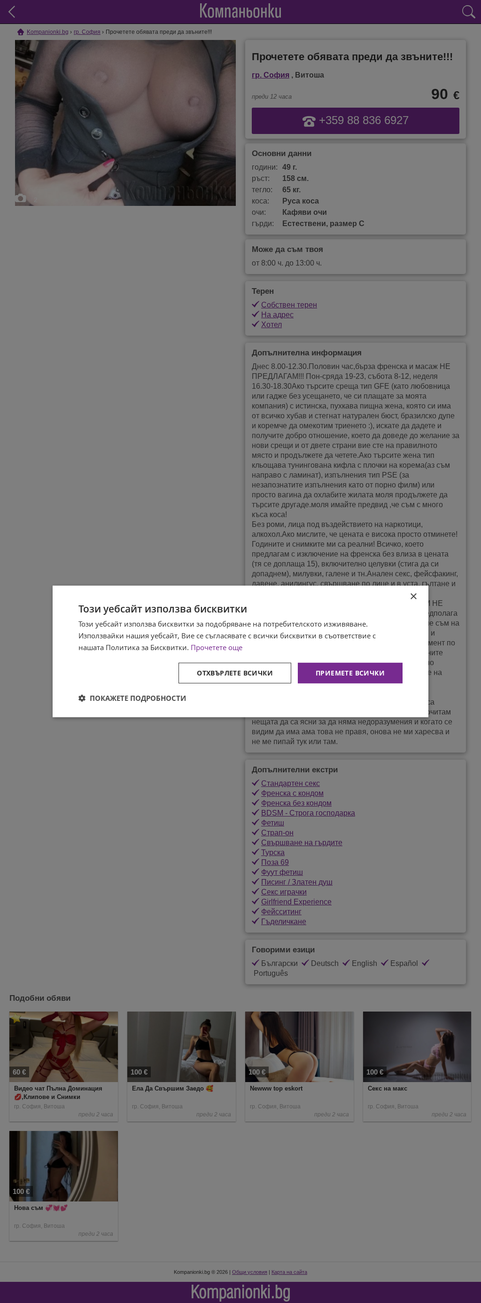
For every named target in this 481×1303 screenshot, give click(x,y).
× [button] (413, 596)
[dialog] (240, 651)
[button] (132, 698)
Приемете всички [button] (350, 672)
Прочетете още (216, 647)
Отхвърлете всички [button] (235, 672)
